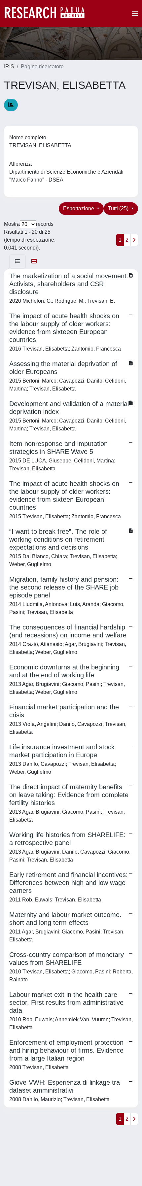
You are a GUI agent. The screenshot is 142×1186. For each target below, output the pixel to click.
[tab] (17, 261)
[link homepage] (48, 13)
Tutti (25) (119, 208)
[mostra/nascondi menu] (135, 13)
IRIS (9, 66)
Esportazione (79, 208)
